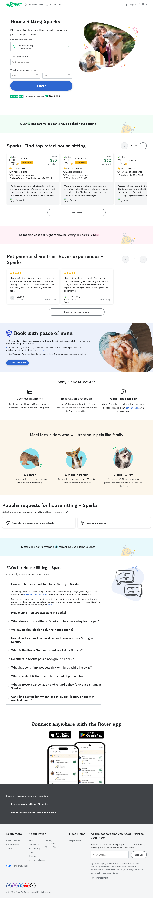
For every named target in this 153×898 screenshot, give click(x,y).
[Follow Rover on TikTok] (33, 885)
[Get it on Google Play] (91, 735)
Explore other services (21, 39)
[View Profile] (33, 286)
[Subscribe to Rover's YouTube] (27, 885)
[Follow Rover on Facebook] (9, 885)
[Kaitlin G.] (33, 179)
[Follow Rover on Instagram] (15, 885)
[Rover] (14, 4)
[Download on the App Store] (60, 735)
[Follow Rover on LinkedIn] (21, 885)
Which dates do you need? (23, 70)
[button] (53, 4)
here (50, 604)
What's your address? (20, 56)
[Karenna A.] (87, 179)
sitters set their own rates (35, 594)
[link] (41, 86)
